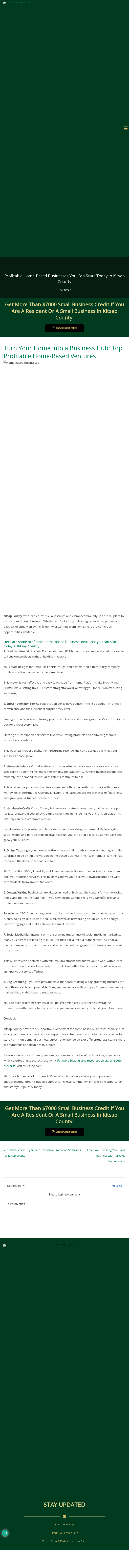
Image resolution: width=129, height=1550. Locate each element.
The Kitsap (64, 290)
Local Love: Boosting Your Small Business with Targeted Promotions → (106, 1150)
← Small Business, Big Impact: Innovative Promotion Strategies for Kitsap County (42, 1150)
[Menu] (125, 128)
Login (118, 1185)
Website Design (50, 1541)
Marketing (65, 1541)
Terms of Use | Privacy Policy (64, 1532)
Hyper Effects (81, 1541)
